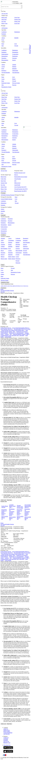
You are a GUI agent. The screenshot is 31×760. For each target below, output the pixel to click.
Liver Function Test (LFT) (20, 187)
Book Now (26, 305)
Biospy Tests (4, 23)
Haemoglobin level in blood (20, 176)
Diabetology (17, 32)
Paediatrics (4, 52)
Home (2, 289)
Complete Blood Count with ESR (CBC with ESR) (12, 335)
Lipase (2, 334)
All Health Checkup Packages (7, 195)
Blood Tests (4, 17)
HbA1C (16, 174)
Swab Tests (17, 23)
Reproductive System (6, 87)
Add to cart (21, 306)
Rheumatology (5, 60)
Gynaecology (15, 54)
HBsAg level (17, 182)
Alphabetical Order (5, 282)
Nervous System (16, 83)
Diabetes (14, 66)
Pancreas (14, 85)
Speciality (3, 215)
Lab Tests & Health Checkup (7, 290)
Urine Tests (17, 17)
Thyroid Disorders (6, 72)
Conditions (3, 234)
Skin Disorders (26, 242)
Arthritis (14, 64)
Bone (3, 81)
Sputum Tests (17, 19)
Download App (7, 745)
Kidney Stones (11, 256)
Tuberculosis (15, 70)
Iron (11, 334)
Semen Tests (17, 21)
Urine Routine (17, 178)
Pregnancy (4, 70)
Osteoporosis (19, 252)
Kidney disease (11, 258)
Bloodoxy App (6, 742)
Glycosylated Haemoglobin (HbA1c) (20, 327)
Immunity (14, 68)
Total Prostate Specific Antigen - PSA (14, 331)
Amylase (27, 333)
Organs (2, 264)
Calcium (7, 334)
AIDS (2, 240)
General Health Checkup (6, 199)
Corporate (5, 738)
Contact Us (6, 737)
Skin (3, 45)
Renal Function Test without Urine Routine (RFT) (12, 330)
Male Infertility (19, 250)
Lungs (3, 79)
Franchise (5, 740)
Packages (3, 193)
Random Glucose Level (19, 172)
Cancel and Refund (7, 732)
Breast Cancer (4, 258)
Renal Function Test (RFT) (20, 191)
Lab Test (3, 291)
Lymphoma (18, 240)
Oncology (14, 58)
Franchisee (3, 287)
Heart (3, 43)
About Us (5, 728)
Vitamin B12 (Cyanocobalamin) (16, 333)
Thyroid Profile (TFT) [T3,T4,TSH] (22, 329)
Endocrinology (5, 54)
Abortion (3, 238)
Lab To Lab (6, 741)
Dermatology (15, 52)
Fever (3, 39)
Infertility (16, 37)
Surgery (14, 60)
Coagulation (11, 240)
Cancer (3, 66)
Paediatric (4, 33)
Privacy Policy (6, 731)
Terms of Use (6, 730)
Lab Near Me (6, 734)
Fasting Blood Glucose (6, 327)
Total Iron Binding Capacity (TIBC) (21, 334)
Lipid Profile (17, 185)
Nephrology (15, 56)
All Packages (4, 28)
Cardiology (4, 32)
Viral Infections (15, 72)
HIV (15, 180)
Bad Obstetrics (4, 248)
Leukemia (18, 238)
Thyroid (16, 45)
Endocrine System (6, 83)
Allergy (3, 37)
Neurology (4, 58)
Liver (15, 43)
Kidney (14, 79)
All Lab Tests (5, 13)
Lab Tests (3, 168)
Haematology (5, 56)
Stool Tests (4, 19)
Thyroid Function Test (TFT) (21, 189)
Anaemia (3, 244)
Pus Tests (4, 21)
